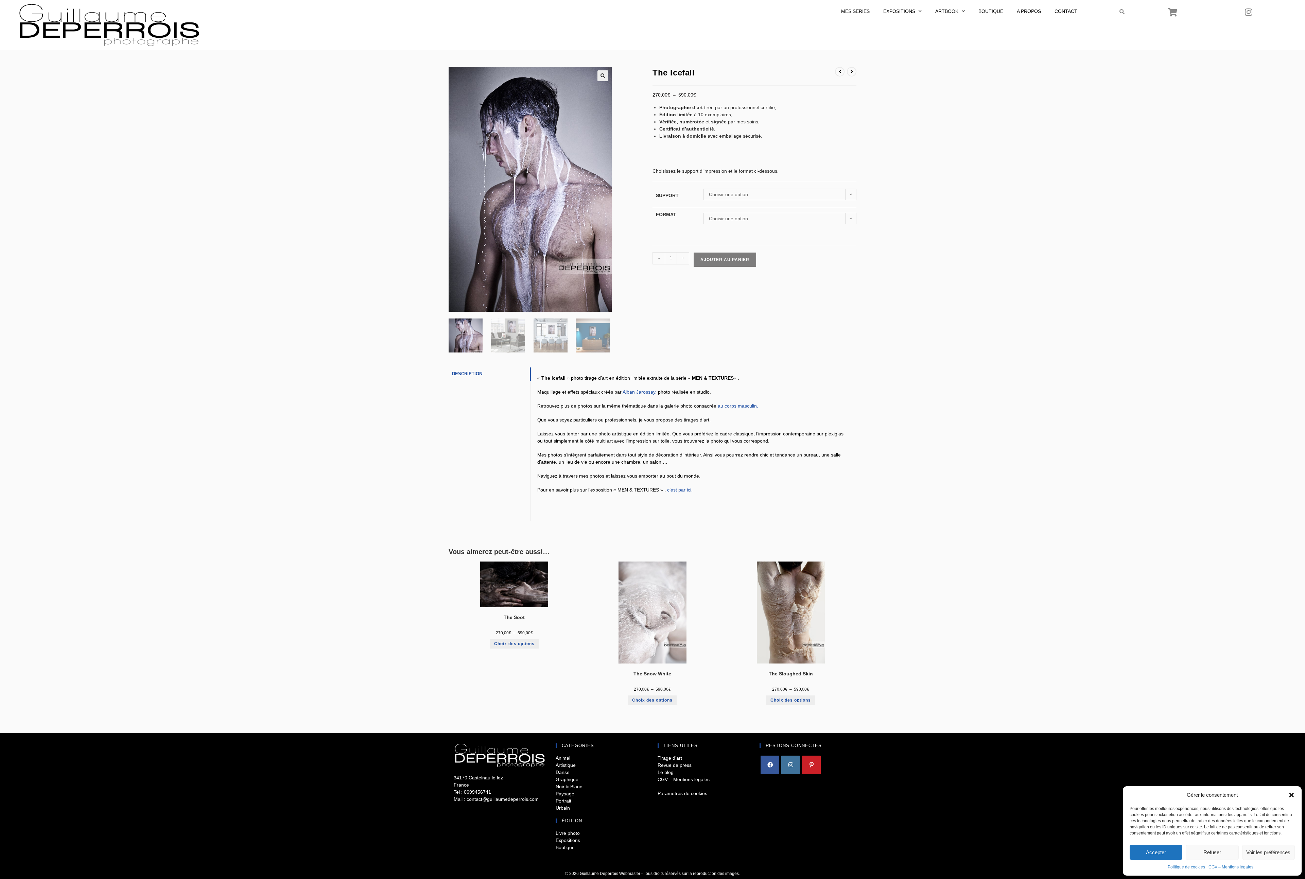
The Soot (514, 617)
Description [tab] (467, 374)
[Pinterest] (811, 765)
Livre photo (568, 833)
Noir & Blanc (569, 786)
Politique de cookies (1186, 867)
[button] (1291, 795)
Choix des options (514, 643)
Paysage (565, 793)
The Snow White (652, 673)
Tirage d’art (670, 758)
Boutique (565, 847)
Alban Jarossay (639, 392)
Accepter (1156, 852)
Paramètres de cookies (682, 793)
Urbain (563, 808)
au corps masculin (737, 406)
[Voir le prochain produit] (851, 71)
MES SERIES (855, 11)
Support (667, 195)
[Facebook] (770, 765)
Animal (563, 758)
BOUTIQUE (990, 11)
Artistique (566, 765)
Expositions (568, 840)
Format (666, 214)
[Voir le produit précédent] (840, 71)
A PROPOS (1029, 11)
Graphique (567, 779)
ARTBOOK (946, 11)
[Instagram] (1248, 11)
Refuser (1212, 852)
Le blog (666, 772)
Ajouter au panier (724, 259)
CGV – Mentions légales (1230, 867)
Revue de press (675, 765)
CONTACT (1066, 11)
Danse (563, 772)
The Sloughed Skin (791, 673)
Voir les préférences (1268, 852)
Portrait (563, 801)
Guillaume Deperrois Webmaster (610, 873)
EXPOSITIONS (899, 11)
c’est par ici (679, 490)
